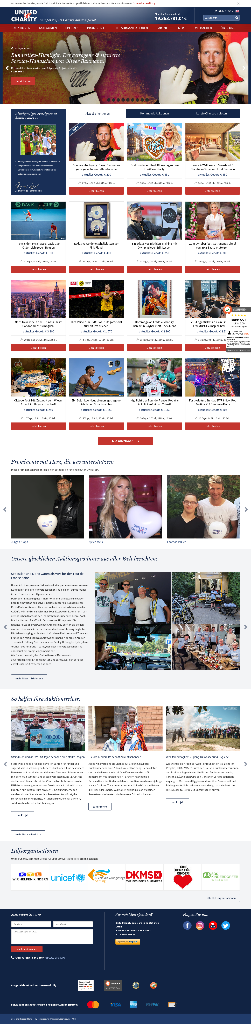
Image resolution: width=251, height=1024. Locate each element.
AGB (74, 1019)
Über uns (15, 1019)
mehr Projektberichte (28, 834)
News (29, 1019)
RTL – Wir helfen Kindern (25, 71)
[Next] (244, 68)
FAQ (35, 1019)
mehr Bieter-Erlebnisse (29, 678)
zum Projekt (22, 815)
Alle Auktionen (123, 441)
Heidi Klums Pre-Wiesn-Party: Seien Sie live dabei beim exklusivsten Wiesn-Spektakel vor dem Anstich (68, 58)
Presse (23, 1019)
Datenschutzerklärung (144, 3)
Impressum (44, 1019)
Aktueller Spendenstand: (167, 14)
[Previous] (7, 68)
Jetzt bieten (23, 81)
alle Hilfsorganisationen (221, 898)
